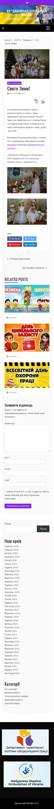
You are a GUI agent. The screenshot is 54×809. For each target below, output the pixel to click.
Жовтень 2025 (12, 574)
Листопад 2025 (12, 571)
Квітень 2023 (11, 659)
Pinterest (15, 244)
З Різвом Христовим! (20, 259)
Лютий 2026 (11, 560)
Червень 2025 (12, 581)
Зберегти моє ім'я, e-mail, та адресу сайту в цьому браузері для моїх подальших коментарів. (27, 495)
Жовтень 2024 (12, 609)
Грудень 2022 (11, 669)
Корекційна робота (14, 699)
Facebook (15, 238)
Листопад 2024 (12, 606)
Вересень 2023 (12, 648)
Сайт (7, 480)
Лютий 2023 (11, 666)
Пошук (8, 523)
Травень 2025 (11, 585)
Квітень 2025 (11, 588)
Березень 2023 (12, 662)
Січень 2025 (11, 599)
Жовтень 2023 (12, 645)
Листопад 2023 (12, 641)
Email (8, 469)
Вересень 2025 (12, 578)
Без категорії (14, 83)
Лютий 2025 (11, 595)
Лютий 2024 (11, 631)
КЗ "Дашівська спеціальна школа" (27, 13)
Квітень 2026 (11, 553)
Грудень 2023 (11, 638)
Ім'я (7, 457)
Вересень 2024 (12, 613)
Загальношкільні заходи (16, 696)
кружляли (12, 144)
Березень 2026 (12, 556)
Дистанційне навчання (33, 268)
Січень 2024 (11, 634)
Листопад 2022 (12, 673)
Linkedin (31, 244)
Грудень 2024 (11, 602)
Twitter (30, 238)
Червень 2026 (12, 546)
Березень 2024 (12, 627)
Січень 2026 (11, 564)
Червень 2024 (12, 616)
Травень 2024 (11, 620)
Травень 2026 (11, 549)
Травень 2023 (11, 655)
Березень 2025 (12, 592)
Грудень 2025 (11, 567)
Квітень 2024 (11, 624)
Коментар (10, 423)
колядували (18, 141)
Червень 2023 (12, 652)
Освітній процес (12, 703)
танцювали (32, 144)
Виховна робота (12, 692)
